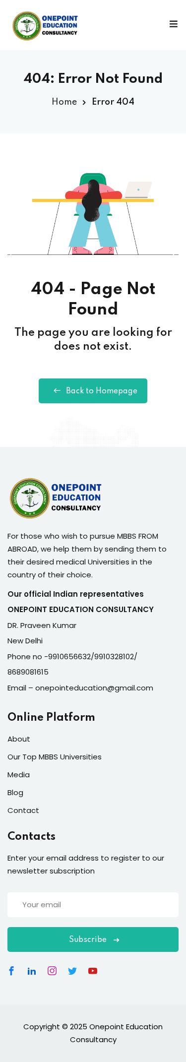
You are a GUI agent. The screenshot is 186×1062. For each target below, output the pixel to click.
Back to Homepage (101, 391)
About (18, 739)
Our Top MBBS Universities (54, 756)
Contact (23, 810)
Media (18, 774)
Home (64, 102)
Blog (15, 792)
